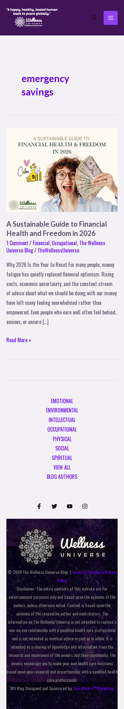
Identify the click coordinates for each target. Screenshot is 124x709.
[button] (94, 18)
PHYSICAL (62, 439)
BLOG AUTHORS (62, 476)
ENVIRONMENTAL (62, 410)
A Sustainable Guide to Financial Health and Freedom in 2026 (56, 229)
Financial (41, 243)
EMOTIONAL (62, 401)
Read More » (18, 340)
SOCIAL (62, 448)
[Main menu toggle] (111, 18)
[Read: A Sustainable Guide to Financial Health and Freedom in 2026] (62, 169)
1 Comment (17, 243)
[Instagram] (85, 506)
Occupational (64, 243)
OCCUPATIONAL (62, 429)
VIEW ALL (62, 467)
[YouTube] (69, 506)
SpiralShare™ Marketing (93, 688)
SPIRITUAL (62, 458)
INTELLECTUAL (62, 420)
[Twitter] (54, 506)
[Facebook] (39, 506)
